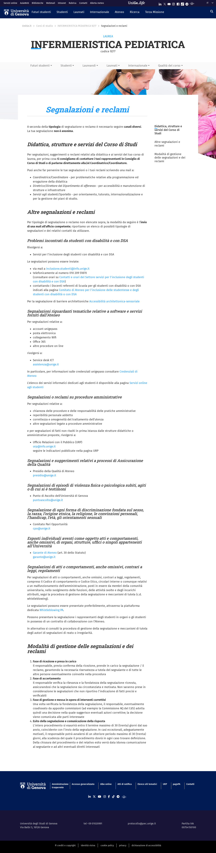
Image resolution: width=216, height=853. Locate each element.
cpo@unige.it (41, 528)
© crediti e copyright (65, 845)
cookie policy (107, 845)
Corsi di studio (44, 25)
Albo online (106, 784)
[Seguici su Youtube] (169, 3)
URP (165, 784)
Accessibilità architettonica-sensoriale (114, 301)
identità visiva (88, 845)
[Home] (16, 12)
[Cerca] (211, 11)
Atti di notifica (124, 784)
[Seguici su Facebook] (178, 3)
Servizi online (10, 3)
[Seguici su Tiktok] (182, 3)
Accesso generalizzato (83, 784)
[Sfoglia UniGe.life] (137, 3)
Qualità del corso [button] (169, 65)
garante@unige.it (44, 557)
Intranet (62, 3)
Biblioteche (37, 3)
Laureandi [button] (89, 65)
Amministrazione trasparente (59, 786)
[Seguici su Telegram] (187, 3)
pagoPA (176, 784)
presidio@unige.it (44, 475)
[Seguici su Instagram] (173, 3)
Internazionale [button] (137, 65)
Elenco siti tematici (147, 784)
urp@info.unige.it (44, 446)
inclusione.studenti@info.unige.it (67, 268)
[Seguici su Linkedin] (160, 3)
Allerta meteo (97, 3)
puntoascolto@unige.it (48, 500)
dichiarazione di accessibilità (146, 845)
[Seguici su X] (164, 3)
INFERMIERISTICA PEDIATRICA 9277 (77, 25)
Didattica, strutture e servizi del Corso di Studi (168, 130)
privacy (122, 845)
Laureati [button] (112, 65)
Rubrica (72, 3)
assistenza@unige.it (46, 364)
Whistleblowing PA (51, 610)
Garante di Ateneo (45, 552)
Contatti (83, 3)
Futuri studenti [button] (40, 65)
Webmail (50, 3)
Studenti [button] (66, 65)
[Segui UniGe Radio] (192, 3)
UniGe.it (26, 25)
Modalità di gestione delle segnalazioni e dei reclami (169, 157)
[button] (41, 12)
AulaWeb (24, 3)
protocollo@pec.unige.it (142, 823)
